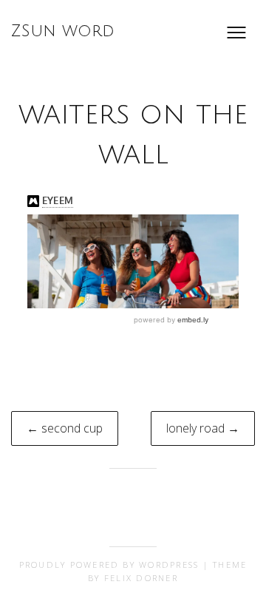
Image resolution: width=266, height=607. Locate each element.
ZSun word (63, 31)
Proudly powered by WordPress (109, 564)
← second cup (65, 428)
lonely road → (202, 428)
